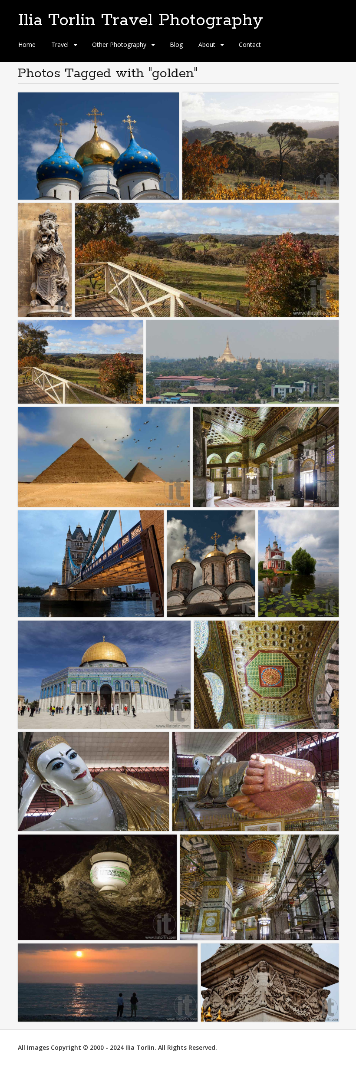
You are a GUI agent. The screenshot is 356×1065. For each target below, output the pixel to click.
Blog (176, 44)
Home (27, 44)
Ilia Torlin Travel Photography (140, 20)
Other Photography (119, 44)
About (206, 44)
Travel (60, 44)
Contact (250, 44)
